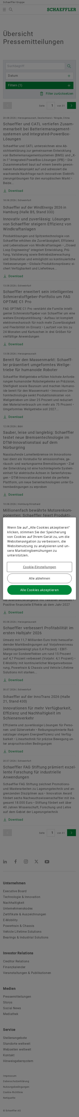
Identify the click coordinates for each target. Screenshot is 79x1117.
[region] (39, 558)
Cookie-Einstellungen (39, 567)
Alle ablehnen (39, 578)
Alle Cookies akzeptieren (39, 590)
